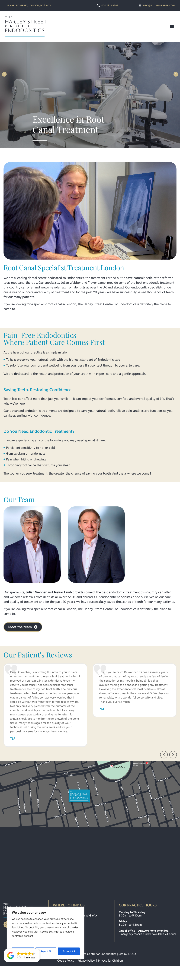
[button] (172, 26)
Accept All (69, 951)
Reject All (46, 951)
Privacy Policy (86, 960)
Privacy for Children (110, 960)
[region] (45, 933)
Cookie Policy (65, 960)
